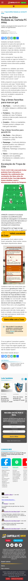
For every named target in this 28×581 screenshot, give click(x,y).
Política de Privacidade (17, 578)
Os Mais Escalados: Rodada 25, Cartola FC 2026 (6, 399)
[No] (26, 575)
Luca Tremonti (16, 394)
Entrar (12, 331)
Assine (8, 540)
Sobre (3, 566)
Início (2, 12)
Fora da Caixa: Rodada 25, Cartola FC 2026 (18, 398)
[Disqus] (14, 511)
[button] (22, 379)
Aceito (7, 578)
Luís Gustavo (7, 30)
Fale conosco (18, 540)
